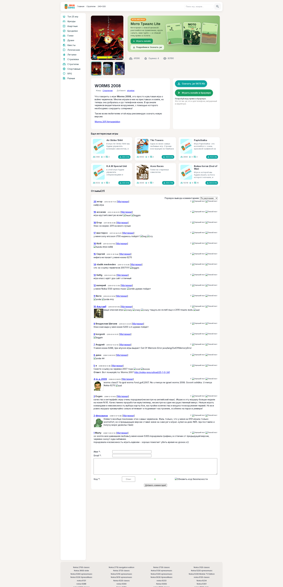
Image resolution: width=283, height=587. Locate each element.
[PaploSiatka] (186, 146)
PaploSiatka (200, 140)
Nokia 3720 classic (121, 571)
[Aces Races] (142, 172)
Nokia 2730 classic (161, 567)
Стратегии (108, 90)
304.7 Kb (168, 182)
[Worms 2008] (108, 38)
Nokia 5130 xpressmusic (161, 571)
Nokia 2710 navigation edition (121, 567)
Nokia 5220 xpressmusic (201, 571)
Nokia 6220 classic (121, 581)
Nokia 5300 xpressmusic (81, 574)
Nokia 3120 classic (202, 567)
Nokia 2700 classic (81, 567)
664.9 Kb (212, 182)
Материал (123, 201)
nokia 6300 (121, 584)
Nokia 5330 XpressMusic (81, 577)
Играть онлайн (142, 41)
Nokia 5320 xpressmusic (161, 574)
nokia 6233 (161, 581)
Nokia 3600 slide (81, 571)
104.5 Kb (212, 156)
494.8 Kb (168, 156)
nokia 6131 (81, 581)
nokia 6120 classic (202, 577)
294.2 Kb (124, 156)
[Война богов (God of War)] (186, 172)
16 (198, 183)
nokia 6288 (81, 584)
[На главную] (69, 6)
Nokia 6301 (202, 584)
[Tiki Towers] (142, 146)
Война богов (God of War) (205, 167)
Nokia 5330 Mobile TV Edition (202, 574)
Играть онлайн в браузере (194, 93)
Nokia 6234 (202, 581)
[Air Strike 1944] (99, 146)
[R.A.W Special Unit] (99, 172)
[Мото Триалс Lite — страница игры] (174, 34)
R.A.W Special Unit (116, 166)
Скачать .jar (147, 47)
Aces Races (157, 166)
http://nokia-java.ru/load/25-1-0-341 (152, 372)
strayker (131, 90)
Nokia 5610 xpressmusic (121, 577)
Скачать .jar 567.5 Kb (191, 84)
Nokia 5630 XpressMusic (161, 577)
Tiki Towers (156, 140)
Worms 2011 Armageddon (107, 121)
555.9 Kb (124, 182)
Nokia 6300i (161, 584)
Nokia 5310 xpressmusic (121, 574)
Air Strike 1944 (114, 140)
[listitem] (96, 68)
